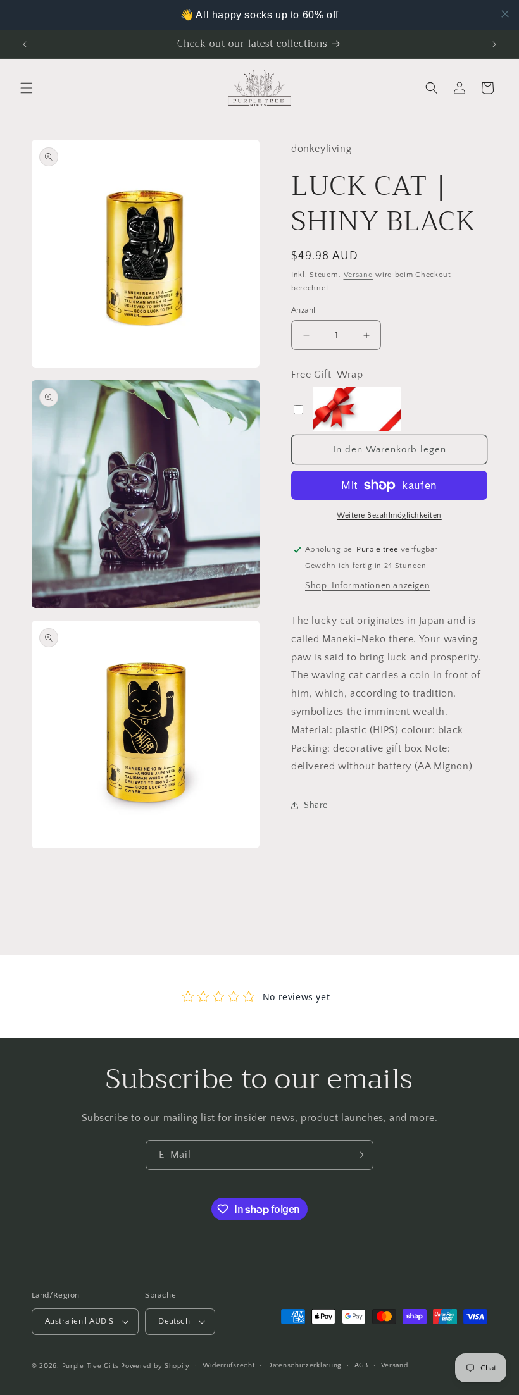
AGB (361, 1365)
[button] (27, 88)
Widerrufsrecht (229, 1365)
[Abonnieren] (359, 1155)
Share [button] (316, 805)
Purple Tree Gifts (90, 1366)
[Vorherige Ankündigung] (25, 44)
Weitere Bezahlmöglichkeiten (389, 515)
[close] (505, 14)
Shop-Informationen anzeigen (367, 586)
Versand (358, 275)
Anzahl (303, 310)
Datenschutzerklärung (304, 1365)
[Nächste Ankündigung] (494, 44)
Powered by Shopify (155, 1366)
